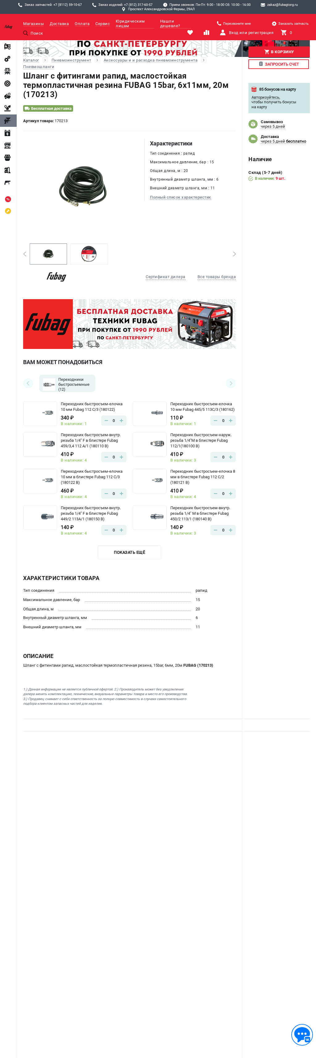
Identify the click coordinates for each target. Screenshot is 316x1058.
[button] (24, 254)
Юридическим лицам (130, 23)
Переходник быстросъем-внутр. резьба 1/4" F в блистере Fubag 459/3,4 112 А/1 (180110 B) (91, 440)
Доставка (59, 23)
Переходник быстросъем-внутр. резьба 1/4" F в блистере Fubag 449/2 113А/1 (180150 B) (91, 513)
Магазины (33, 23)
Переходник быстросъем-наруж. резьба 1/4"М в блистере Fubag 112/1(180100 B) (200, 440)
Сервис (102, 23)
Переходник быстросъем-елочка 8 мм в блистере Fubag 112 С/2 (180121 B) (202, 477)
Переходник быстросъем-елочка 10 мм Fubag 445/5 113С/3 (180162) (202, 407)
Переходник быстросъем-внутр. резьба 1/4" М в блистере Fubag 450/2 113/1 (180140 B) (200, 513)
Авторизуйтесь (265, 97)
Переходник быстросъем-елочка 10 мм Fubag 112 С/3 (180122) (92, 407)
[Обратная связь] (302, 1035)
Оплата (82, 23)
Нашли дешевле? (170, 23)
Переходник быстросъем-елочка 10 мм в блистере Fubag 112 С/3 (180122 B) (92, 477)
